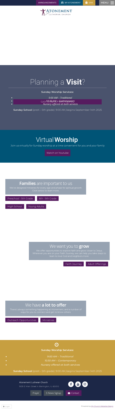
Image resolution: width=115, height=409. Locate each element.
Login (7, 406)
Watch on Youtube (58, 153)
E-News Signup (53, 393)
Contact (75, 393)
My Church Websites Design (102, 406)
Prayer (36, 393)
